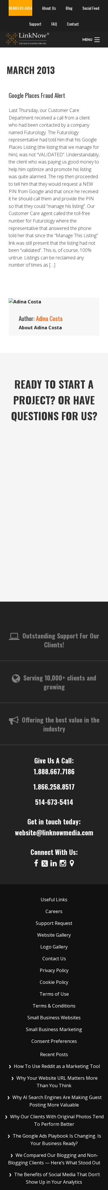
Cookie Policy (54, 982)
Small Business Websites (54, 1017)
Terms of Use (54, 994)
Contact (73, 24)
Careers (54, 911)
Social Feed (90, 8)
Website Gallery (54, 935)
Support (35, 24)
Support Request (54, 923)
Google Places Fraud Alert (37, 95)
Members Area (20, 8)
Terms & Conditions (54, 1006)
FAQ (54, 24)
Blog (69, 8)
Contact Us (54, 958)
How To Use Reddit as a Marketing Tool (57, 1066)
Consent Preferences (54, 1041)
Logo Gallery (54, 947)
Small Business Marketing (54, 1029)
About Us (49, 8)
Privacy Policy (54, 970)
